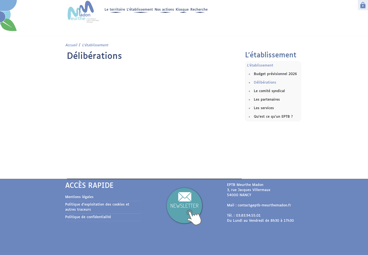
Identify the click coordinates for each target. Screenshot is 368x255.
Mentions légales (79, 197)
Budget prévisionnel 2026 (275, 74)
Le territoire (115, 10)
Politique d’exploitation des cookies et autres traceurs (97, 207)
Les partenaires (267, 99)
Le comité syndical (269, 91)
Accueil (71, 45)
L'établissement (140, 10)
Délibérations (265, 82)
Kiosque (182, 10)
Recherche (199, 10)
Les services (264, 108)
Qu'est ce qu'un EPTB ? (273, 117)
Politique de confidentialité (88, 217)
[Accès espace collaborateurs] (363, 5)
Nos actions (164, 10)
